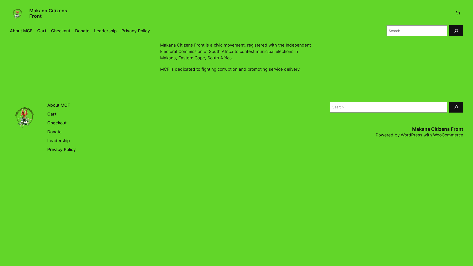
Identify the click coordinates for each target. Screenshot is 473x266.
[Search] (456, 30)
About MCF (21, 30)
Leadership (105, 30)
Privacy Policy (135, 30)
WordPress (411, 135)
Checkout (60, 30)
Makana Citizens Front (48, 13)
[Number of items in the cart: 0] (458, 13)
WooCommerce (448, 135)
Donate (82, 30)
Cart (41, 30)
